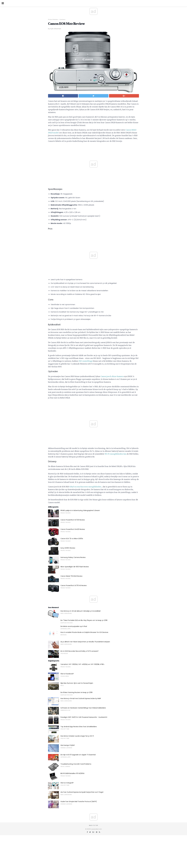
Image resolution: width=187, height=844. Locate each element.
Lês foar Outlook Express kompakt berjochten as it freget (81, 792)
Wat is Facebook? (67, 674)
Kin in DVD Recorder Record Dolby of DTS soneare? (79, 651)
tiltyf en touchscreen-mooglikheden (85, 487)
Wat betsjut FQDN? (67, 745)
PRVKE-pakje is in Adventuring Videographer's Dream (80, 510)
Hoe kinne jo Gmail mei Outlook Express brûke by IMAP (80, 698)
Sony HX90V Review (67, 548)
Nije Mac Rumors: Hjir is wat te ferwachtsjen (76, 683)
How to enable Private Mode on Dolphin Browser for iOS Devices (84, 632)
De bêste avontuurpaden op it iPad (73, 626)
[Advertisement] (93, 237)
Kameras (62, 19)
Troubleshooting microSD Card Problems (75, 764)
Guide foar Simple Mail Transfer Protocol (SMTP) (78, 801)
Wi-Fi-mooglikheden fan (115, 454)
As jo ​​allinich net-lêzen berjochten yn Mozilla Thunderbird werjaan (85, 642)
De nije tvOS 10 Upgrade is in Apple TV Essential (78, 755)
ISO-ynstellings (86, 361)
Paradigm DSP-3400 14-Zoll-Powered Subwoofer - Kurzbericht (83, 717)
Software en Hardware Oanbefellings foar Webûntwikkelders (83, 708)
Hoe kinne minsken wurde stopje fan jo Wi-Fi (77, 736)
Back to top (93, 825)
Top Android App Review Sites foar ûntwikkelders (78, 726)
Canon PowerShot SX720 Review (72, 520)
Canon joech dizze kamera (112, 376)
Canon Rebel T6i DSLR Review (71, 576)
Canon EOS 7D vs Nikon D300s (71, 538)
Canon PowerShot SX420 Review (72, 529)
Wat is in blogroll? (67, 783)
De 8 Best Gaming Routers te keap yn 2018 (76, 692)
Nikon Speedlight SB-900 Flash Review (74, 567)
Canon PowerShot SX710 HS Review (73, 585)
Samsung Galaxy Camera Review (72, 557)
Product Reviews (53, 19)
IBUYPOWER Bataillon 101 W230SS (72, 773)
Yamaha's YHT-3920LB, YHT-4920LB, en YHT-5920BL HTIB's (82, 664)
